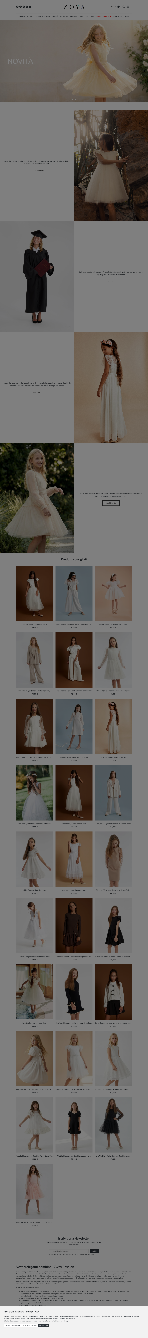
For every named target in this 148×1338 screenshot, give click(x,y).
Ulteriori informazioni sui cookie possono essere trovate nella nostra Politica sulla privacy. (36, 1321)
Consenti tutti (43, 1325)
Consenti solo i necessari (12, 1325)
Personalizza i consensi (30, 1325)
